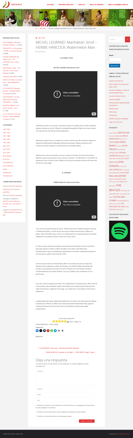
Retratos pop (113, 109)
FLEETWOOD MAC (114, 153)
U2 (114, 209)
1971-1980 (6, 136)
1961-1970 (42, 28)
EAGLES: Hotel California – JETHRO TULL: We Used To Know (12, 203)
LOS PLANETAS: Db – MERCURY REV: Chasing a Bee (12, 212)
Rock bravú (113, 112)
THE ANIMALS (120, 182)
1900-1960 (6, 129)
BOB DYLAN (123, 132)
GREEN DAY (121, 156)
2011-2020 (6, 149)
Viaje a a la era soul (115, 122)
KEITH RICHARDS (123, 166)
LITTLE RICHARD (125, 170)
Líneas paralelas (114, 99)
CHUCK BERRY (114, 142)
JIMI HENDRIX (125, 158)
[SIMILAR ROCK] (6, 5)
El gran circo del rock (116, 81)
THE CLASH (123, 190)
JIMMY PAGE (113, 162)
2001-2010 (6, 146)
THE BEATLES (7, 176)
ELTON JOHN (119, 146)
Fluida (119, 434)
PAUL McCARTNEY (117, 176)
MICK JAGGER (112, 173)
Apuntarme (114, 66)
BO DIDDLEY (7, 156)
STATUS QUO (112, 181)
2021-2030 (6, 153)
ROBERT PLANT (122, 179)
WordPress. (126, 434)
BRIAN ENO (119, 136)
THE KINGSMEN (123, 194)
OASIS (5, 169)
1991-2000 (6, 143)
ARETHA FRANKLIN (113, 133)
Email (111, 55)
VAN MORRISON (119, 209)
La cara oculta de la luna (117, 96)
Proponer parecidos (15, 186)
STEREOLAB (7, 173)
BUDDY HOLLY (123, 139)
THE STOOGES (117, 203)
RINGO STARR (113, 179)
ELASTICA (6, 159)
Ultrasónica (113, 115)
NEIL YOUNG (120, 173)
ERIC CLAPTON (121, 149)
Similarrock (6, 189)
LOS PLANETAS (8, 166)
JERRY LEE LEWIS (117, 158)
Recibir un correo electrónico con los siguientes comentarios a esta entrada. (62, 412)
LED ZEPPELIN (8, 163)
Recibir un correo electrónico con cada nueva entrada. (54, 416)
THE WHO (121, 206)
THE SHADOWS (121, 201)
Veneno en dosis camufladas (118, 119)
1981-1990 (6, 139)
